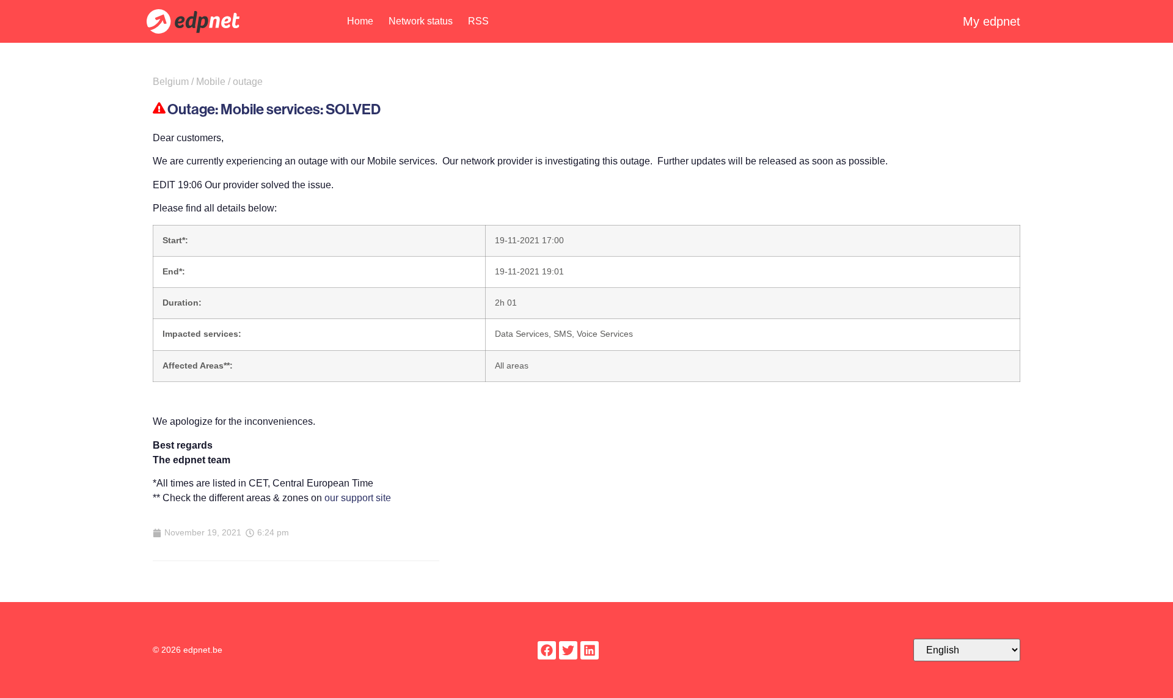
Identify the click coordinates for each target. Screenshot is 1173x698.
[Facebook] (547, 650)
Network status (421, 21)
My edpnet (991, 21)
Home (360, 21)
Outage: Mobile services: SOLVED (274, 109)
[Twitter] (568, 650)
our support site (357, 498)
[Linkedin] (589, 650)
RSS (478, 21)
